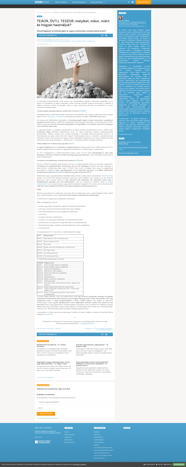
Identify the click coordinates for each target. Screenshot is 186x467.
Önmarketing (98, 437)
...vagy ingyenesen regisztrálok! (47, 418)
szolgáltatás (66, 41)
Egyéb (39, 16)
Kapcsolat (38, 437)
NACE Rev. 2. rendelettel (56, 116)
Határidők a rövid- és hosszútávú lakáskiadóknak (130, 143)
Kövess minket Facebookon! (45, 441)
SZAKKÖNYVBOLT (99, 458)
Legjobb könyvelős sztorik (103, 447)
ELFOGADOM (179, 464)
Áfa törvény (109, 176)
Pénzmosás (68, 440)
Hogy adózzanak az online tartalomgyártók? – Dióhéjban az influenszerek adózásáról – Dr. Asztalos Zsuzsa (92, 363)
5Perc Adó (42, 2)
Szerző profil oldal (125, 134)
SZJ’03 (59, 172)
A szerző (122, 13)
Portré (96, 445)
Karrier (96, 432)
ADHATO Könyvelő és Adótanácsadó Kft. (132, 26)
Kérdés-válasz (69, 434)
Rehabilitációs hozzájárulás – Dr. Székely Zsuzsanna (51, 345)
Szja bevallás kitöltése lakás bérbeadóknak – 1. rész (134, 148)
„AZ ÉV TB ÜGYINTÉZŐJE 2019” (102, 455)
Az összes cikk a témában (45, 377)
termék (78, 41)
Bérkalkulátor (69, 442)
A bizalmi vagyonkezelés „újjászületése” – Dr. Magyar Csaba (92, 345)
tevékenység (91, 41)
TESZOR (83, 41)
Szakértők (67, 437)
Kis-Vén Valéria (47, 39)
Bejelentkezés (143, 2)
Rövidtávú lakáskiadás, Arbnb (128, 153)
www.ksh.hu (48, 314)
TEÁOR (74, 41)
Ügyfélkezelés (98, 440)
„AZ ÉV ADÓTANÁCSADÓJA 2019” (103, 450)
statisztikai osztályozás (53, 41)
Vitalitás (96, 434)
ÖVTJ (43, 41)
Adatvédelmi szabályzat (79, 464)
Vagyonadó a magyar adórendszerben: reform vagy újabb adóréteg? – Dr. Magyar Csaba (53, 363)
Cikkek (121, 138)
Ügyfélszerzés (98, 442)
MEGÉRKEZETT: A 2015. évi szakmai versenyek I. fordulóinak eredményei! (99, 329)
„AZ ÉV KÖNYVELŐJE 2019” (101, 453)
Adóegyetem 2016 (87, 323)
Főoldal (39, 12)
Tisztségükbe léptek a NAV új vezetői (48, 328)
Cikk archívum (47, 12)
